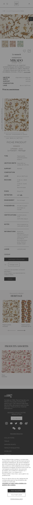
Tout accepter (16, 491)
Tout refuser (16, 495)
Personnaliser (16, 499)
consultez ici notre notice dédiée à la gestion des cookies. (14, 484)
